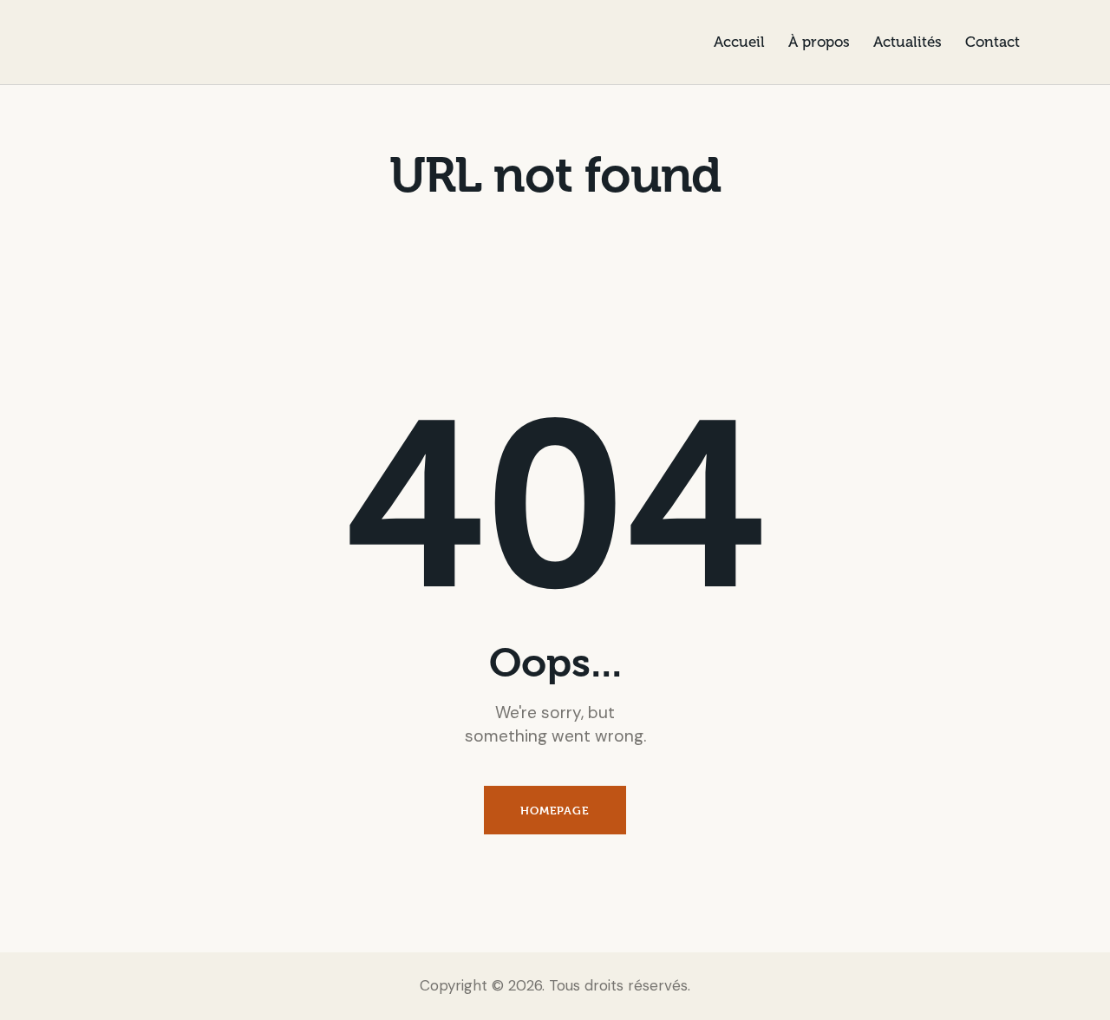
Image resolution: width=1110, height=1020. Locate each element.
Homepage (554, 810)
